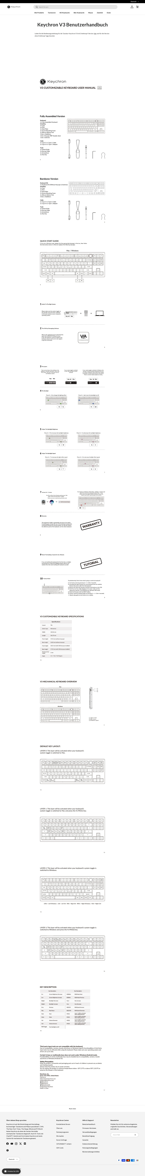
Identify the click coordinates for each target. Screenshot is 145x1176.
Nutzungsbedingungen (90, 1148)
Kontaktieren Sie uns (63, 1124)
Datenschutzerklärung (89, 1144)
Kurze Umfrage (61, 1140)
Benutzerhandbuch (88, 1124)
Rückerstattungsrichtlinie (91, 1152)
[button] (137, 7)
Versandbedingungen (89, 1132)
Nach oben (72, 1108)
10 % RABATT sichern (63, 1144)
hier (95, 33)
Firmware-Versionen (89, 1128)
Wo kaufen (60, 1136)
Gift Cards (59, 1148)
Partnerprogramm (62, 1132)
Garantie (85, 1140)
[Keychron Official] (7, 1150)
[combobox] (75, 7)
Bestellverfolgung (88, 1136)
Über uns (59, 1128)
